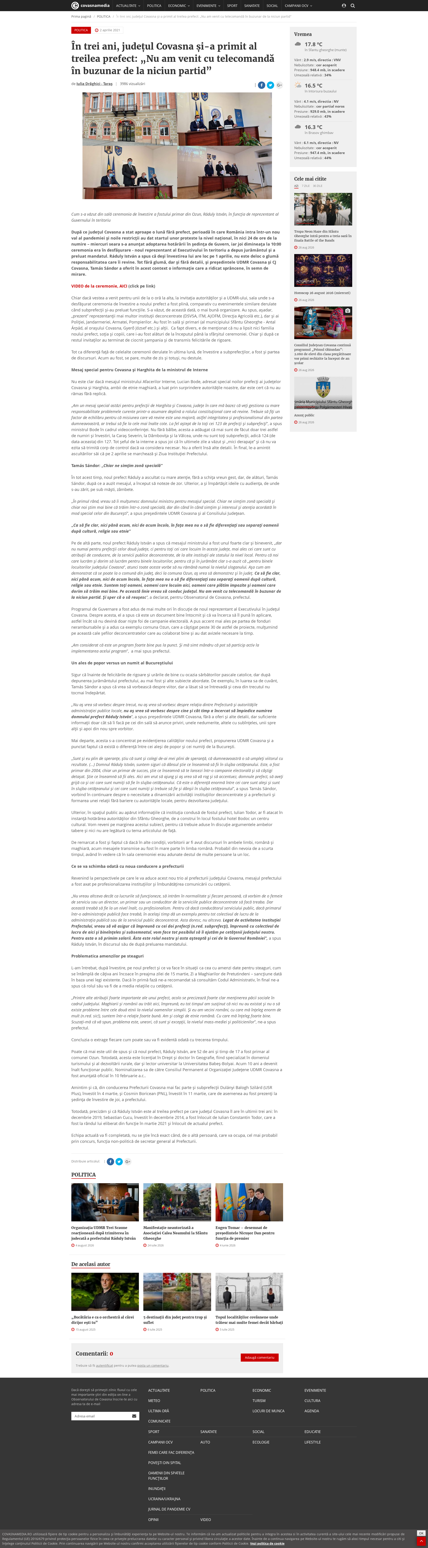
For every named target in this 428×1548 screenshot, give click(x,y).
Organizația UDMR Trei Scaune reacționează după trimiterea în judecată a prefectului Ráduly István (103, 1233)
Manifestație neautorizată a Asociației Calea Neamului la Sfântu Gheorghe (175, 1233)
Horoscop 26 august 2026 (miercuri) (322, 293)
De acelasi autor (90, 1264)
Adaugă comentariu (259, 1357)
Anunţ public (304, 415)
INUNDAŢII (156, 1488)
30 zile (317, 186)
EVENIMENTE (315, 1390)
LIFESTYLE (313, 1442)
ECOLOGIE (261, 1442)
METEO (154, 1400)
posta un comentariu (153, 1365)
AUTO (205, 1442)
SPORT (232, 5)
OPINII (153, 1519)
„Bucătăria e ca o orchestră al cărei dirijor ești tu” (102, 1320)
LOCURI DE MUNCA (268, 1410)
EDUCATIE (123, 17)
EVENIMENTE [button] (207, 5)
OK (421, 1533)
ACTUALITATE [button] (126, 5)
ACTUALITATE (305, 220)
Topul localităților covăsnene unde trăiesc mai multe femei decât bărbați (249, 1320)
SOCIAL (272, 5)
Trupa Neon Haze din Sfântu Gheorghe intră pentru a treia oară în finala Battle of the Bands (323, 235)
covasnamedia (95, 5)
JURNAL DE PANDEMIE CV (169, 1509)
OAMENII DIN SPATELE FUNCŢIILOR (166, 1476)
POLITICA (154, 5)
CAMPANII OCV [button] (297, 5)
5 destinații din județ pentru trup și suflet (175, 1320)
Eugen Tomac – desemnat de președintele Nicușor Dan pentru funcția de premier (245, 1233)
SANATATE (252, 5)
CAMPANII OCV (160, 1442)
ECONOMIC (262, 1390)
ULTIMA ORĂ (158, 1410)
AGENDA (312, 1410)
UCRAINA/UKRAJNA (164, 1498)
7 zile (306, 186)
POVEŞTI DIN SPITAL (164, 1462)
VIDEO (205, 1519)
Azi (296, 186)
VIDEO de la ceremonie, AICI (99, 286)
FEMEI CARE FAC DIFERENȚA (171, 1452)
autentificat (104, 1365)
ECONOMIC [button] (177, 5)
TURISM (259, 1400)
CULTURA (312, 1400)
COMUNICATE (305, 404)
